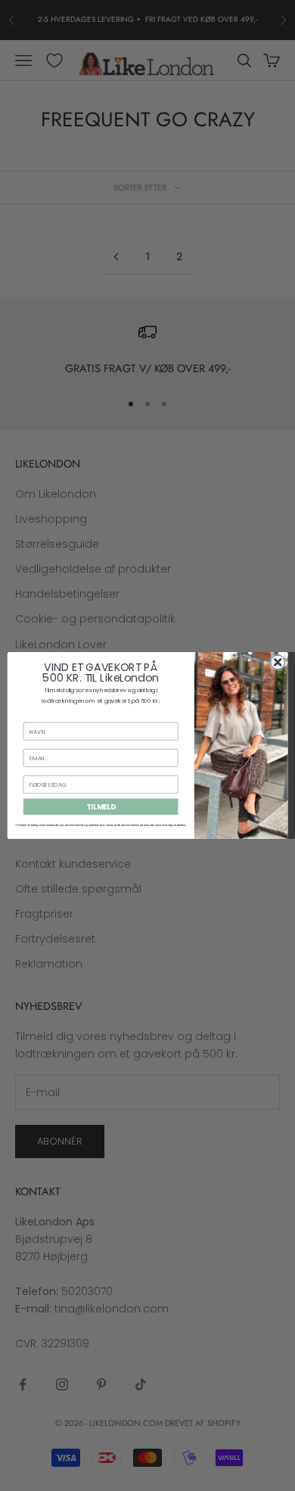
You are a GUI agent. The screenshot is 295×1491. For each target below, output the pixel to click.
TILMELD (101, 807)
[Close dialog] (278, 662)
